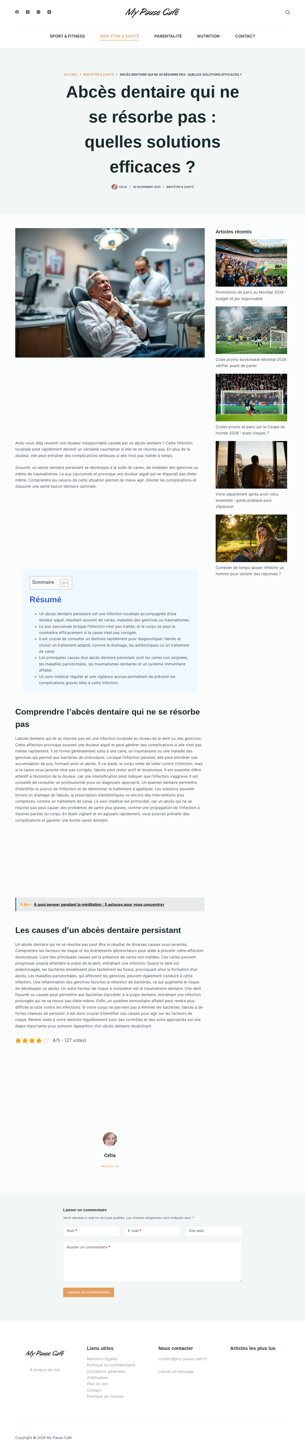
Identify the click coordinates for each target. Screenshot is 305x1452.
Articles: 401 (110, 1166)
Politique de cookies (105, 1396)
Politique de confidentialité (111, 1365)
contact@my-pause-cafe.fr (182, 1358)
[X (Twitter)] (28, 12)
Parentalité (168, 36)
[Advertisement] (110, 404)
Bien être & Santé (119, 36)
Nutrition (208, 36)
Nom (72, 1230)
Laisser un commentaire (88, 1292)
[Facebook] (17, 12)
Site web (196, 1230)
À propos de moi (45, 1369)
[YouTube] (49, 12)
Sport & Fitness (67, 36)
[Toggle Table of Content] (61, 583)
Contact (245, 36)
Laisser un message (176, 1371)
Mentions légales (102, 1358)
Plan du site (97, 1383)
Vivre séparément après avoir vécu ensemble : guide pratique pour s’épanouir (247, 500)
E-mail (134, 1230)
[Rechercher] (287, 12)
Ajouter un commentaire (88, 1247)
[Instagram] (38, 12)
